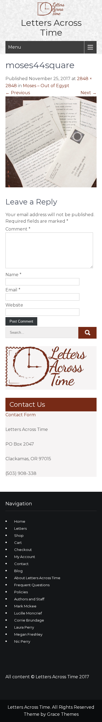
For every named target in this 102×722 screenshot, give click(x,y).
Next (89, 92)
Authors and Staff (29, 599)
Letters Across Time (51, 27)
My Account (24, 556)
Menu (14, 47)
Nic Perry (22, 641)
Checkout (23, 549)
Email (12, 289)
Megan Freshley (28, 634)
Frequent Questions (32, 585)
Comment (17, 229)
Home (19, 521)
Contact (21, 564)
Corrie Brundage (29, 620)
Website (14, 305)
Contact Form (20, 414)
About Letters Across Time (37, 578)
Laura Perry (24, 627)
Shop (19, 535)
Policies (21, 592)
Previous (17, 92)
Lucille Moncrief (28, 613)
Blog (18, 571)
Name (13, 274)
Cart (18, 542)
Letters (20, 528)
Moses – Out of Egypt (46, 85)
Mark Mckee (25, 606)
